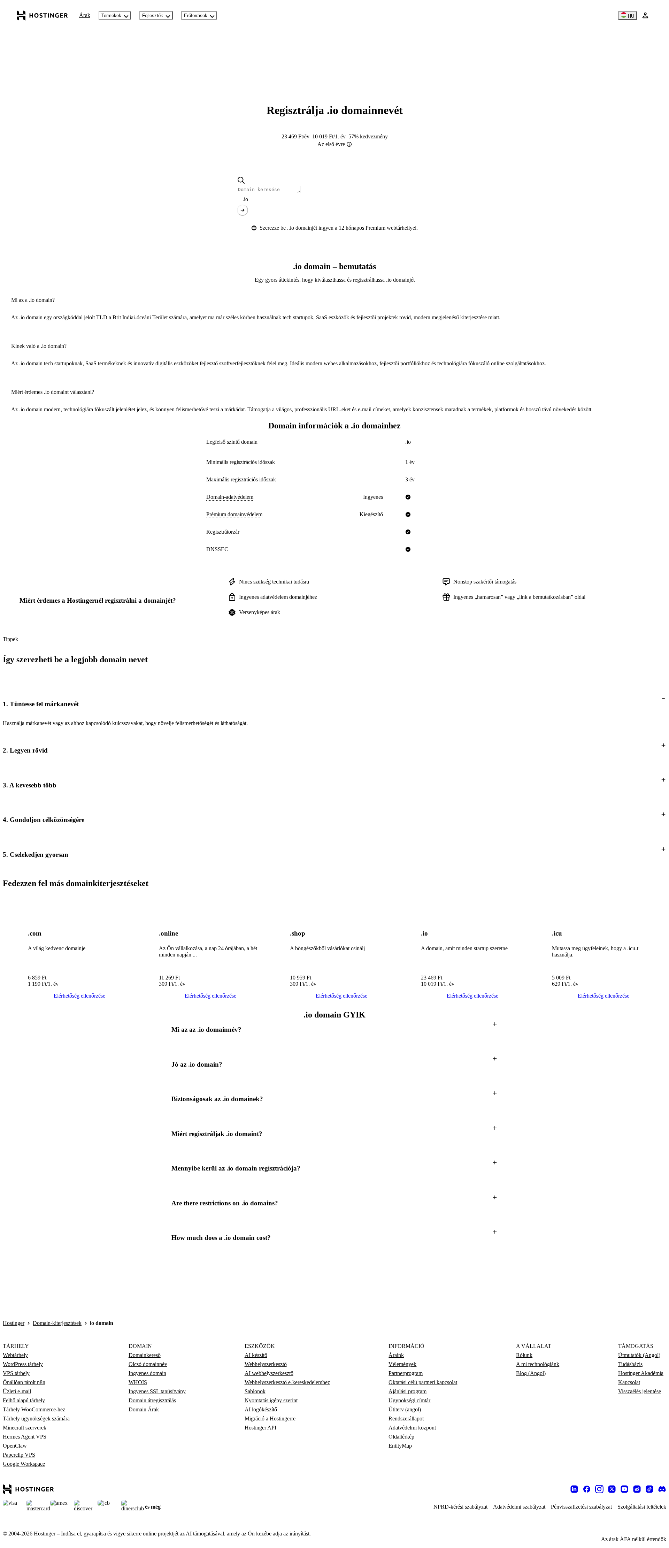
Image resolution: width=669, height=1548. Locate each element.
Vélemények (402, 1364)
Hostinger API (260, 1428)
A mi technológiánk (537, 1364)
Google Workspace (24, 1464)
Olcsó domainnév (148, 1364)
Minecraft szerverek (24, 1428)
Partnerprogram (406, 1373)
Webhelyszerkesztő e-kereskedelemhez (287, 1382)
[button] (334, 704)
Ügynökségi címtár (409, 1400)
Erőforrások (195, 15)
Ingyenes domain (147, 1373)
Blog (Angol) (531, 1373)
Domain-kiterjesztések (57, 1323)
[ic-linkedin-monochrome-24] (574, 1489)
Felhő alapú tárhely (24, 1400)
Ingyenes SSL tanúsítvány (157, 1391)
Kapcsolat (629, 1382)
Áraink (396, 1355)
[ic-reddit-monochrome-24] (637, 1489)
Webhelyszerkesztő (266, 1364)
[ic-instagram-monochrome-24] (599, 1489)
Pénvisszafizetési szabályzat (581, 1507)
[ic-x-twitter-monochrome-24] (612, 1489)
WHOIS (138, 1382)
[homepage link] (42, 15)
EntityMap (400, 1446)
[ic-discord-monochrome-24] (662, 1489)
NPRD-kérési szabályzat (460, 1507)
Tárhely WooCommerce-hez (34, 1409)
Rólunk (524, 1355)
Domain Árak (144, 1409)
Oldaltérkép (401, 1437)
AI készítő (256, 1355)
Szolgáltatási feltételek (641, 1507)
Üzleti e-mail (17, 1391)
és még (153, 1507)
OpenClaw (15, 1446)
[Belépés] (645, 15)
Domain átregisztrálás (152, 1400)
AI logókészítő (261, 1409)
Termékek (111, 15)
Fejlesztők (152, 15)
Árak (84, 15)
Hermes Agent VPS (24, 1437)
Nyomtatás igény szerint (271, 1400)
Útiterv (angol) (405, 1409)
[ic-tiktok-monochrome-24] (649, 1489)
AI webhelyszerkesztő (269, 1373)
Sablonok (255, 1391)
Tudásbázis (630, 1364)
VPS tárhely (16, 1373)
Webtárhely (15, 1355)
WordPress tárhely (23, 1364)
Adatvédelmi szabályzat (519, 1507)
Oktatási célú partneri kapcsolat (423, 1382)
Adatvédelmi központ (412, 1428)
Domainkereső (145, 1355)
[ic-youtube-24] (624, 1489)
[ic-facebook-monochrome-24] (587, 1489)
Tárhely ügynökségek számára (36, 1418)
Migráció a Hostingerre (270, 1418)
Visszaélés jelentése (639, 1391)
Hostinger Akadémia (640, 1373)
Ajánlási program (407, 1391)
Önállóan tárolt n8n (24, 1382)
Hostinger (13, 1323)
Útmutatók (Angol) (639, 1355)
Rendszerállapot (406, 1418)
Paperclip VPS (19, 1455)
